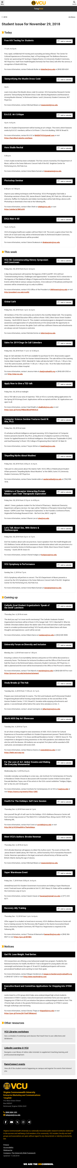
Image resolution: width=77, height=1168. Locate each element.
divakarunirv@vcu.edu (51, 242)
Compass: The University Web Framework (19, 1153)
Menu (2, 4)
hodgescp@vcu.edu (49, 555)
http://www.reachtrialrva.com (34, 977)
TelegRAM (7, 1098)
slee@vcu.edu (43, 518)
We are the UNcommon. (38, 1164)
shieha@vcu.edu (44, 207)
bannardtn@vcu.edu (52, 934)
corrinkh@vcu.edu (44, 825)
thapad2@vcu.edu (47, 1011)
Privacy (6, 1145)
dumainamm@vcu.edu (52, 171)
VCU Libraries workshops (16, 1031)
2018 (5, 17)
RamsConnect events (14, 1064)
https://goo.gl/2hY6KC (23, 937)
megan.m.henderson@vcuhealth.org (57, 974)
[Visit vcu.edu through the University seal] (38, 1087)
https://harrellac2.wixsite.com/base (18, 138)
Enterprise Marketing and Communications (21, 1095)
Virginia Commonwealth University (19, 1092)
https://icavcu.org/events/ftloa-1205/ (23, 792)
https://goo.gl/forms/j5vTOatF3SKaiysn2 (20, 1013)
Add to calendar (66, 41)
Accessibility (8, 1147)
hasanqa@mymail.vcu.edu (50, 896)
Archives (72, 17)
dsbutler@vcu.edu (48, 69)
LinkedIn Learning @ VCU (16, 1048)
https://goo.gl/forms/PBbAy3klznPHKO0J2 (21, 410)
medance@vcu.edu (46, 635)
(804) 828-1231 (11, 1112)
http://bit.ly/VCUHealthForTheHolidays (19, 827)
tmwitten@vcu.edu (47, 446)
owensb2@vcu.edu (47, 750)
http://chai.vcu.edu (15, 374)
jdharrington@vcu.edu (51, 709)
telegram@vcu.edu (12, 1115)
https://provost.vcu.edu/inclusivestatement (21, 673)
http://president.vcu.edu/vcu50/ (16, 292)
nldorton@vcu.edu (48, 333)
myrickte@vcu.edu (45, 671)
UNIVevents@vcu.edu (58, 290)
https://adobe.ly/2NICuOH (14, 209)
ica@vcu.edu (63, 789)
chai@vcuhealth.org (47, 371)
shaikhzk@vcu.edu (45, 407)
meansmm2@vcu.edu (49, 105)
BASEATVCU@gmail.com (45, 135)
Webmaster (7, 1150)
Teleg (38, 9)
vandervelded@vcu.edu (52, 479)
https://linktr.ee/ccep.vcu (14, 753)
